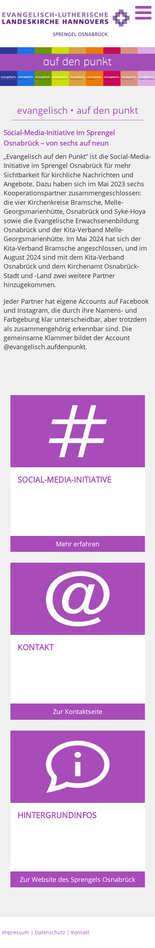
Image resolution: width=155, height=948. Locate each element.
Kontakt (80, 932)
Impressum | (18, 932)
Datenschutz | (53, 932)
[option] (77, 66)
